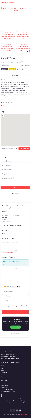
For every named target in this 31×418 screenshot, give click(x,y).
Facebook (7, 234)
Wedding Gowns (9, 208)
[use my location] (17, 148)
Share (28, 65)
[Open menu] (28, 2)
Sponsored (20, 69)
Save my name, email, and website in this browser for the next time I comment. (16, 307)
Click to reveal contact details (12, 225)
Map (2, 112)
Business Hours (6, 102)
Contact (5, 69)
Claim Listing (15, 327)
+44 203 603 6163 (7, 396)
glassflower (24, 414)
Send (15, 188)
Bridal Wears (4, 62)
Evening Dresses (22, 206)
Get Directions (24, 149)
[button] (15, 106)
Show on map (5, 65)
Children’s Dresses (10, 206)
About (3, 79)
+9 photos (25, 51)
